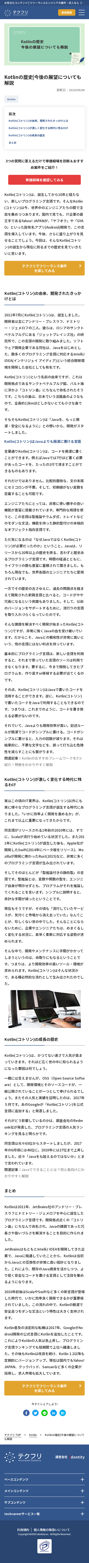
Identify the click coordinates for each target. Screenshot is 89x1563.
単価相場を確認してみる (44, 179)
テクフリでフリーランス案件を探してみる (44, 268)
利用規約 (23, 1530)
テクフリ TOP (12, 1435)
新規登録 (67, 12)
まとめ (12, 142)
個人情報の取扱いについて (52, 1530)
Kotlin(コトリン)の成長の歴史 (27, 135)
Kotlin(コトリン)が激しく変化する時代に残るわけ (38, 128)
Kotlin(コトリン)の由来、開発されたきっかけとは (38, 120)
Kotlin (33, 1435)
